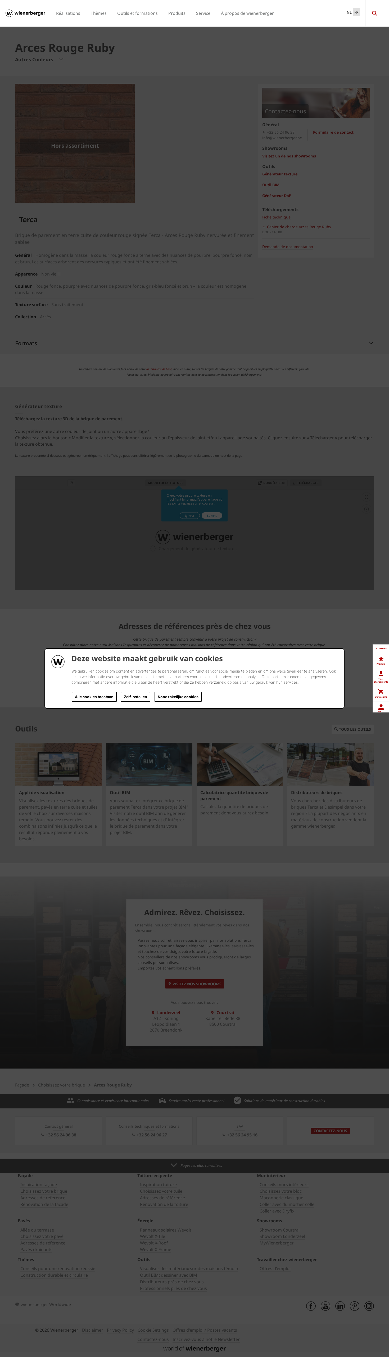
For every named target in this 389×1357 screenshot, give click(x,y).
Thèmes (99, 13)
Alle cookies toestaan (94, 696)
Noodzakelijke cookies (178, 696)
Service (203, 13)
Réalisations (68, 13)
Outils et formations (137, 13)
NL (349, 12)
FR (356, 12)
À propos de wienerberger (247, 13)
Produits (177, 13)
